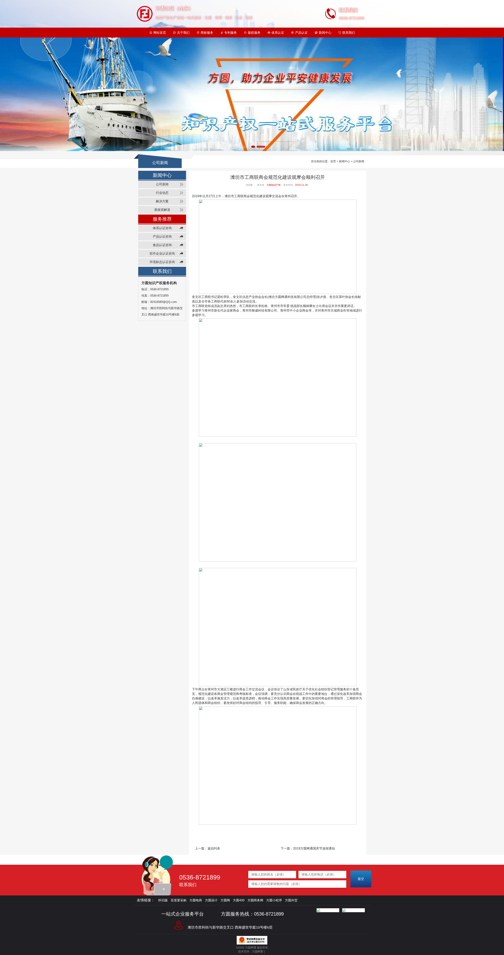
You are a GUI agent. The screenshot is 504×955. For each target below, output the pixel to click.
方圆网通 (257, 951)
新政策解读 (162, 209)
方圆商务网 (255, 900)
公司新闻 (358, 161)
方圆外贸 (291, 900)
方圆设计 (211, 900)
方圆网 (225, 900)
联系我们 (348, 32)
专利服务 (230, 32)
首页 (333, 161)
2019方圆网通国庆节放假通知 (314, 848)
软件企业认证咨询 (162, 253)
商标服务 (207, 32)
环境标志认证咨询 (162, 262)
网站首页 (159, 32)
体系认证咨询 (162, 228)
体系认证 (277, 32)
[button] (240, 147)
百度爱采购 (178, 900)
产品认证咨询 (162, 236)
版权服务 (254, 32)
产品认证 (301, 32)
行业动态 (162, 192)
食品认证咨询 (162, 245)
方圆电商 (195, 900)
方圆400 (239, 900)
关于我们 (183, 32)
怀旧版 (163, 900)
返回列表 (214, 848)
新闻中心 (325, 32)
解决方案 (162, 201)
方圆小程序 (274, 900)
